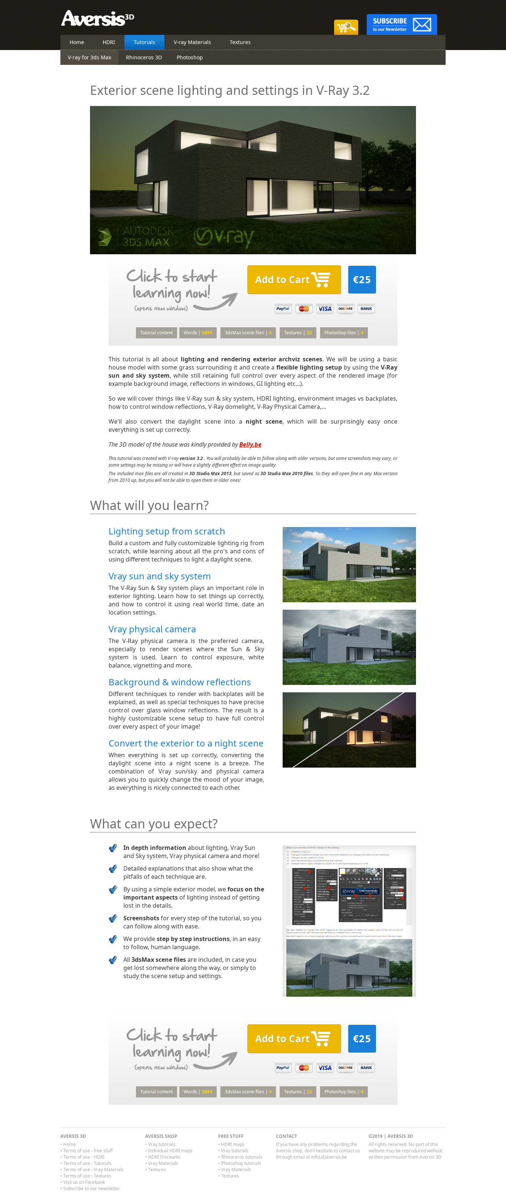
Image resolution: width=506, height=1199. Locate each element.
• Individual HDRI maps (169, 1150)
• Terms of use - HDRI (82, 1157)
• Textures (155, 1169)
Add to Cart (282, 279)
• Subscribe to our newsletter (90, 1188)
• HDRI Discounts (162, 1157)
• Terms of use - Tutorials (85, 1163)
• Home (68, 1144)
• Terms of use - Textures (85, 1176)
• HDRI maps (231, 1144)
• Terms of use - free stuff (86, 1150)
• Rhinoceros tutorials (240, 1157)
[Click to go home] (97, 25)
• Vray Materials (161, 1163)
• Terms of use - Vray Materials (92, 1169)
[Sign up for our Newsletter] (404, 17)
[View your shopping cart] (347, 17)
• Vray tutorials (160, 1144)
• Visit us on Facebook (82, 1182)
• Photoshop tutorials (239, 1163)
